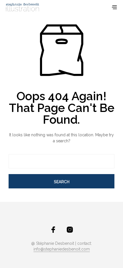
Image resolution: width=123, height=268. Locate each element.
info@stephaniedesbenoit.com (61, 249)
